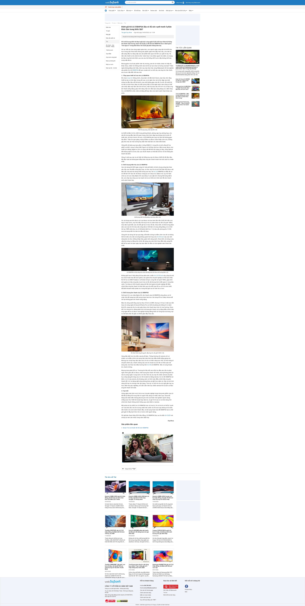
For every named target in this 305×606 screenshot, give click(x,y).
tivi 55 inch (160, 237)
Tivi (125, 23)
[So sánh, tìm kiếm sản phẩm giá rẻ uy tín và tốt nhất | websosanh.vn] (112, 2)
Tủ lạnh (108, 31)
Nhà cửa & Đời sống (180, 10)
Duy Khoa (171, 420)
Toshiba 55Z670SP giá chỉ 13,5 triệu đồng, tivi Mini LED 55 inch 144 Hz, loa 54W (114, 532)
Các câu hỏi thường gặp (146, 590)
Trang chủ (107, 23)
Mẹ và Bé (144, 10)
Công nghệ (111, 10)
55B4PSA (135, 70)
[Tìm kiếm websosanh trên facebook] (186, 586)
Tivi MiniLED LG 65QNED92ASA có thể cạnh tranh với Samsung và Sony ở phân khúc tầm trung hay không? (187, 67)
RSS (186, 591)
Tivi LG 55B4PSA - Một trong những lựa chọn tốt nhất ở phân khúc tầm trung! (182, 96)
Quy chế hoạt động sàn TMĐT (148, 599)
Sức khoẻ (161, 10)
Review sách (154, 10)
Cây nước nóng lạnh (111, 57)
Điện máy (128, 10)
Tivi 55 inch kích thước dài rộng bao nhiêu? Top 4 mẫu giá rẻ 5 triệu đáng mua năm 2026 (139, 566)
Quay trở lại (130, 469)
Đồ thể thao (137, 10)
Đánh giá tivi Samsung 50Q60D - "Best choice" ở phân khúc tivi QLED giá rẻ (183, 104)
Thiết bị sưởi (109, 50)
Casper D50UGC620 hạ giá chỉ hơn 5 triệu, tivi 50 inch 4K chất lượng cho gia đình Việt (162, 532)
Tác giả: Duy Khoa (126, 32)
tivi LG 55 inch (158, 275)
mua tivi (129, 78)
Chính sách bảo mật (145, 597)
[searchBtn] (173, 2)
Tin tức (114, 23)
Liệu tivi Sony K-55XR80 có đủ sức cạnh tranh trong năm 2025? (183, 80)
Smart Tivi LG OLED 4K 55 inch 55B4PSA (135, 428)
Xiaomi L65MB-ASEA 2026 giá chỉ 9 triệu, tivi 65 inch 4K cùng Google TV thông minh (139, 497)
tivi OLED (168, 415)
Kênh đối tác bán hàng (169, 595)
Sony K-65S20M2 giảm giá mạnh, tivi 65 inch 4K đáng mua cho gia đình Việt (139, 532)
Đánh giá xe (169, 10)
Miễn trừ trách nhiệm (145, 595)
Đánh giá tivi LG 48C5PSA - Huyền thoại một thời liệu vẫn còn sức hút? (183, 88)
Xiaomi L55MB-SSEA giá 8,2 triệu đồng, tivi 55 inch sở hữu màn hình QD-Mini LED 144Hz (115, 497)
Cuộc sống (120, 10)
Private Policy (188, 589)
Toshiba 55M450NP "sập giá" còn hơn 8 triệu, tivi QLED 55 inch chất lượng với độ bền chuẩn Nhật (115, 567)
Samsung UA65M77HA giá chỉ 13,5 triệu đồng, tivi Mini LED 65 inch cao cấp (162, 566)
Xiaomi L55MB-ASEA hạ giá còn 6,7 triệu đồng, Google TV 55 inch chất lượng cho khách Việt (162, 497)
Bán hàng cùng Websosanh (193, 2)
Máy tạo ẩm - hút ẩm (111, 68)
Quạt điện (108, 53)
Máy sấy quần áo (110, 38)
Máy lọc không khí (110, 60)
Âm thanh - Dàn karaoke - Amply (110, 46)
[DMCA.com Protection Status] (122, 601)
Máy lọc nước (109, 64)
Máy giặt (108, 34)
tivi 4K (149, 365)
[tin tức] (106, 11)
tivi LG (155, 171)
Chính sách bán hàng (145, 592)
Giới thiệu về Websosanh (169, 590)
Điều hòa (108, 27)
